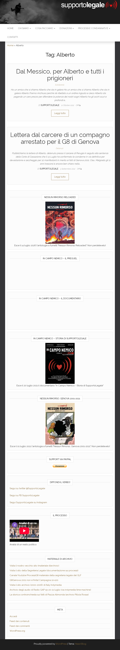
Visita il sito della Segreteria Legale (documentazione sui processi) (44, 570)
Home (10, 28)
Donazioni (66, 28)
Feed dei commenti (20, 626)
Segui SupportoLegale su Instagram (28, 502)
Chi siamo (23, 28)
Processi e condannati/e (93, 28)
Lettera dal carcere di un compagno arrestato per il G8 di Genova (60, 138)
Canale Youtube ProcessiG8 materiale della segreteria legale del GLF (45, 575)
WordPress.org (17, 631)
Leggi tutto (60, 113)
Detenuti (59, 148)
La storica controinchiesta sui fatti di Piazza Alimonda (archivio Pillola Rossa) (49, 594)
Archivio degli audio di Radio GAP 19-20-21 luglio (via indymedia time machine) (50, 589)
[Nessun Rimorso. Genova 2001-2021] (60, 423)
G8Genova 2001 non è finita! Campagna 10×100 (34, 580)
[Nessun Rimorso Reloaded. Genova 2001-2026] (60, 222)
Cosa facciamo (44, 28)
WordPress (61, 644)
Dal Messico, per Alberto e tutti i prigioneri (60, 75)
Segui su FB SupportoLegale (24, 495)
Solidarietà (59, 85)
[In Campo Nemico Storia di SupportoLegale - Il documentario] (60, 363)
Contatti (12, 37)
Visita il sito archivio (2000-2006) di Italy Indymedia (36, 585)
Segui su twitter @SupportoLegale (27, 488)
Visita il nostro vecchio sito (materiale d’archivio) (34, 565)
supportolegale (50, 105)
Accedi (13, 616)
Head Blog (80, 644)
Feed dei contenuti (19, 621)
